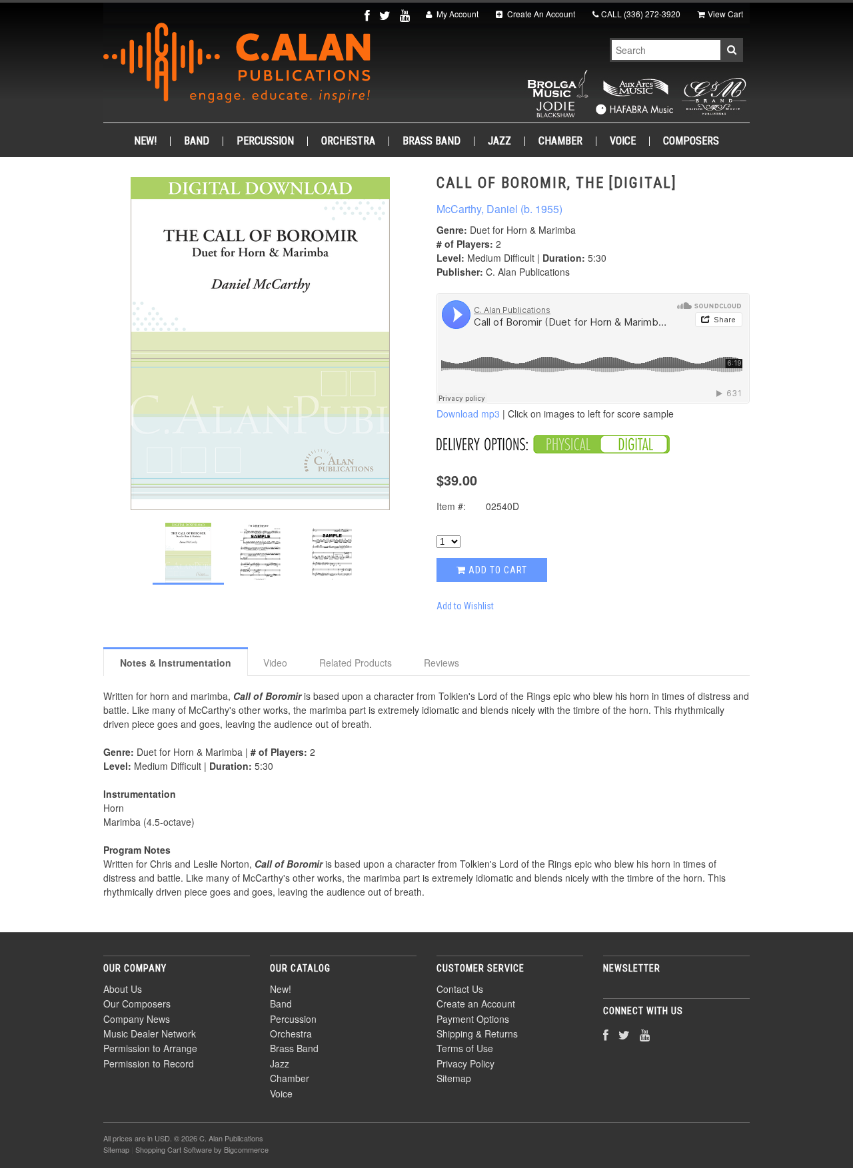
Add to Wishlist (465, 606)
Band (196, 141)
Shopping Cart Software (173, 1149)
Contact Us (459, 989)
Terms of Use (464, 1048)
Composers (691, 141)
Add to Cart (496, 570)
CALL (640, 13)
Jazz (499, 141)
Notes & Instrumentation (175, 662)
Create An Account (540, 13)
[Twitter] (386, 15)
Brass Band (431, 141)
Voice (623, 141)
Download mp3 (468, 413)
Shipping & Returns (477, 1033)
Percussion (265, 141)
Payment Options (472, 1018)
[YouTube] (406, 15)
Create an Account (475, 1003)
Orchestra (348, 141)
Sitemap (453, 1078)
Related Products (355, 662)
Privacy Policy (465, 1063)
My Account (456, 13)
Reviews (441, 662)
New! (145, 141)
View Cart (725, 13)
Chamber (560, 141)
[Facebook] (369, 15)
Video (275, 662)
